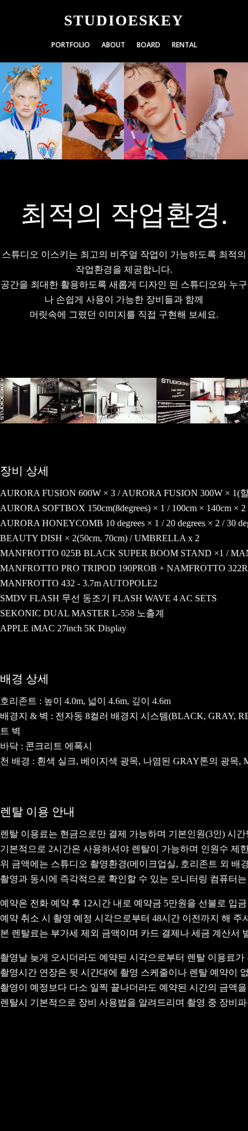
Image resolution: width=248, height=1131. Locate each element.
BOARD (148, 45)
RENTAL (184, 45)
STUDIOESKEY (124, 20)
